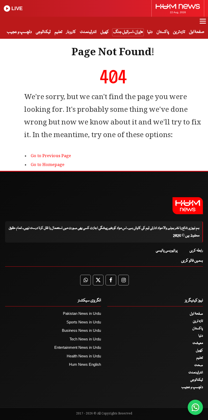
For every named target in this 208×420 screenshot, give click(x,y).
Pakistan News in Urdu (82, 313)
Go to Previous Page (51, 156)
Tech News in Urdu (85, 339)
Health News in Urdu (84, 356)
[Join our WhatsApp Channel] (195, 407)
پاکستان (163, 32)
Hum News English (85, 364)
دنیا (149, 32)
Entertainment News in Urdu (77, 347)
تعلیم (58, 32)
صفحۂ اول (196, 32)
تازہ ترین (179, 32)
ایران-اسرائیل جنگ (127, 32)
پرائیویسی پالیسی (167, 250)
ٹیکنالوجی (43, 32)
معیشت (198, 343)
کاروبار (71, 32)
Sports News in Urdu (83, 322)
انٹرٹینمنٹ (88, 32)
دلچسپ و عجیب (19, 32)
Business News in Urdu (81, 330)
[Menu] (203, 23)
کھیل (104, 32)
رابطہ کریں (196, 250)
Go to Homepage (47, 165)
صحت (198, 365)
